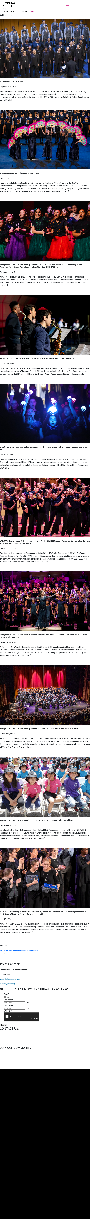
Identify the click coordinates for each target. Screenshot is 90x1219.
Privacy (43, 1060)
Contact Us (5, 1060)
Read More (7, 105)
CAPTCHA (8, 1011)
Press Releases (13, 951)
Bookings (17, 1060)
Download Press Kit (45, 957)
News (35, 951)
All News (3, 951)
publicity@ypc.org (7, 984)
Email (6, 994)
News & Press (30, 1060)
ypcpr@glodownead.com (10, 979)
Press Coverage (26, 951)
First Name (9, 1000)
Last (28, 1008)
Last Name (9, 1005)
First (28, 1002)
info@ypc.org (5, 1033)
